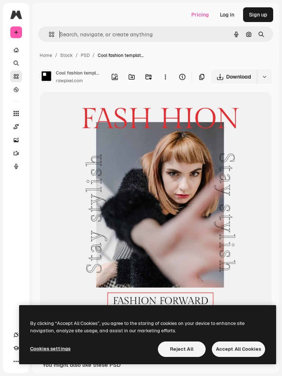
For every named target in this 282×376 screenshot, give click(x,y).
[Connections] (16, 335)
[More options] (165, 76)
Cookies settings (50, 349)
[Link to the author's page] (46, 77)
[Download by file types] (264, 76)
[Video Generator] (16, 153)
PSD (85, 55)
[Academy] (16, 348)
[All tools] (16, 113)
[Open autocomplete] (49, 34)
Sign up (258, 14)
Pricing (200, 14)
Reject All (182, 349)
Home (46, 55)
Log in (227, 14)
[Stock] (16, 76)
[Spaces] (16, 127)
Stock (66, 55)
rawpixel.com (69, 81)
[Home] (16, 50)
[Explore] (16, 89)
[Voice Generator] (16, 166)
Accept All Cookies (238, 349)
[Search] (16, 63)
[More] (16, 361)
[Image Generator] (16, 140)
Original (86, 106)
